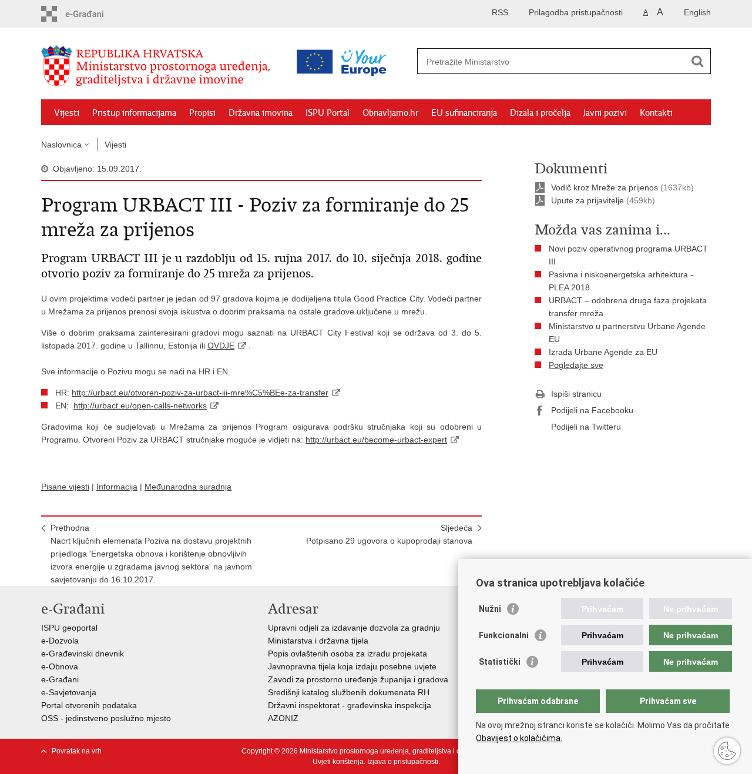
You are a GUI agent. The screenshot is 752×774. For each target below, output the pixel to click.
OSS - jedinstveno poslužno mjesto (106, 718)
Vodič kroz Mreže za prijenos (604, 187)
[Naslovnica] (158, 66)
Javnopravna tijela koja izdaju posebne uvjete (352, 666)
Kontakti (656, 113)
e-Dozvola (60, 640)
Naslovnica (61, 144)
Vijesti (66, 113)
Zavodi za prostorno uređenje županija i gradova (358, 679)
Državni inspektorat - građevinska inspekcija (349, 705)
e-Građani (60, 679)
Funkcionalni (504, 635)
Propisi (202, 113)
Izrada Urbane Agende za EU (603, 352)
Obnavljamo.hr (390, 113)
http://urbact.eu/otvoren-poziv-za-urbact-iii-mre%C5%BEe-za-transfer (200, 392)
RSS (500, 12)
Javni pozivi (605, 113)
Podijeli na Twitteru (586, 426)
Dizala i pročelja (540, 113)
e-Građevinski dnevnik (82, 653)
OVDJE (220, 345)
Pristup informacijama (134, 113)
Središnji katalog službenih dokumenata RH (348, 692)
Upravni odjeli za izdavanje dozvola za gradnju (354, 627)
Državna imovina (261, 113)
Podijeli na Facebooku (592, 410)
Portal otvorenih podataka (89, 705)
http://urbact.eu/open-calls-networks (140, 405)
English (697, 12)
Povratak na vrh (77, 751)
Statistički (500, 661)
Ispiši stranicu (576, 393)
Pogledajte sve (576, 365)
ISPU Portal (328, 113)
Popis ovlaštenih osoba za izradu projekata (347, 653)
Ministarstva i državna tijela (318, 640)
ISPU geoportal (69, 627)
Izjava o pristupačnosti (402, 762)
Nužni (490, 609)
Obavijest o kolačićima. (519, 738)
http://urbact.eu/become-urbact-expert (376, 439)
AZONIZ (283, 718)
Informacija (116, 486)
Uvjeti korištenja (338, 762)
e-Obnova (59, 666)
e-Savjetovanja (68, 692)
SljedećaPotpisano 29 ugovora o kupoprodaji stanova (389, 534)
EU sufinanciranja (464, 113)
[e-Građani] (91, 14)
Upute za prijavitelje (588, 200)
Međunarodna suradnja (188, 486)
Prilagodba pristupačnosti (576, 12)
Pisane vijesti (65, 486)
